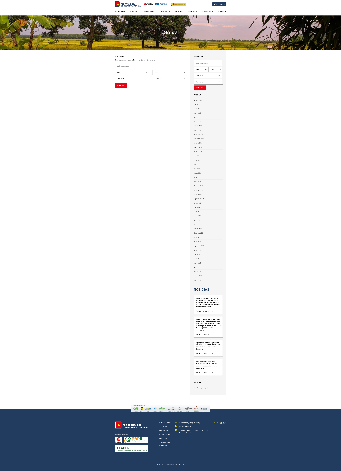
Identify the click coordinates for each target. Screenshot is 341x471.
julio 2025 (197, 156)
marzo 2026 (197, 121)
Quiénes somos (120, 11)
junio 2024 (197, 211)
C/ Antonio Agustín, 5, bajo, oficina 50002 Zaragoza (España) (193, 431)
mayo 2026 (197, 113)
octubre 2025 (198, 143)
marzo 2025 (197, 173)
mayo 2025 (197, 164)
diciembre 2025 (199, 134)
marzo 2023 (197, 272)
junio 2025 (197, 160)
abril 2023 (197, 267)
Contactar (222, 11)
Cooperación (192, 11)
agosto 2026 (198, 100)
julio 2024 (197, 207)
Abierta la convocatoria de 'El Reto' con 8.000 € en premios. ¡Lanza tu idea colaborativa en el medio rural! (207, 365)
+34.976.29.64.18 (185, 426)
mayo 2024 (197, 216)
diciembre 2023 (199, 233)
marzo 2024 (197, 224)
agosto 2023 (198, 250)
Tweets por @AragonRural (202, 388)
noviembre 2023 (199, 237)
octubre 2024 (198, 194)
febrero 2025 (198, 177)
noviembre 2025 (199, 139)
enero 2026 (197, 130)
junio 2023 (197, 259)
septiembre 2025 (199, 147)
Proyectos (179, 11)
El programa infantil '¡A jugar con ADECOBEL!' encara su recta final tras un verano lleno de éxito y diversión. (208, 346)
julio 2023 (197, 254)
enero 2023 (197, 280)
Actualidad (134, 11)
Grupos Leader (164, 11)
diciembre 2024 (199, 186)
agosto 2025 (198, 151)
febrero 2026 (198, 126)
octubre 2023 (198, 242)
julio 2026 (197, 104)
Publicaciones (149, 11)
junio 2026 (197, 109)
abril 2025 (197, 169)
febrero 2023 (198, 276)
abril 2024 (197, 220)
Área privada (219, 4)
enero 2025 (197, 181)
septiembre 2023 (199, 246)
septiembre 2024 (199, 199)
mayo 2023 (197, 263)
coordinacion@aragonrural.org (189, 423)
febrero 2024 (198, 229)
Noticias (201, 289)
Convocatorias (207, 11)
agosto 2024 (198, 203)
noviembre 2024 (199, 190)
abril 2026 (197, 117)
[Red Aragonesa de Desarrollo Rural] (128, 6)
